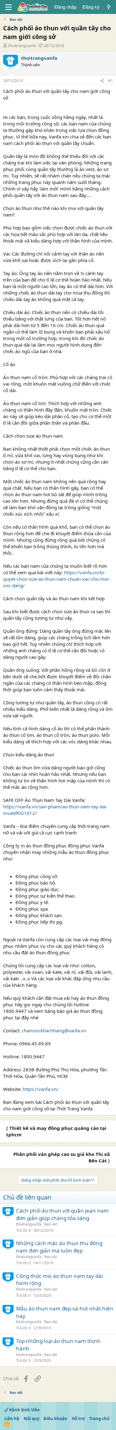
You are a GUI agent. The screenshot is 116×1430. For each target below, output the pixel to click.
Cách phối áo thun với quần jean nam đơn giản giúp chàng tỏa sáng (62, 1214)
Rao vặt (50, 1224)
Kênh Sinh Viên (24, 1410)
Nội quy (31, 1418)
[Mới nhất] (109, 7)
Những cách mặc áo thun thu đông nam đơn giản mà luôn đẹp (59, 1247)
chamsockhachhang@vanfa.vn (54, 1030)
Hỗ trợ (78, 1418)
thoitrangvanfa (22, 45)
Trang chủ (99, 1418)
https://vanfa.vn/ (40, 1089)
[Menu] (8, 7)
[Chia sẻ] (102, 81)
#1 (110, 80)
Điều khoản (55, 1418)
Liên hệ (11, 1418)
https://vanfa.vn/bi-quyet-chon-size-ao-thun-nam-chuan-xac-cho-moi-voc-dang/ (56, 578)
